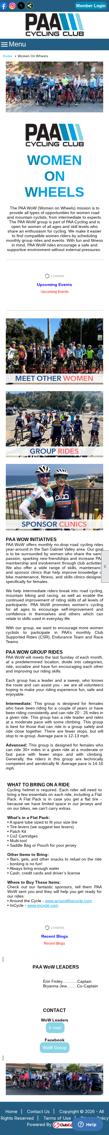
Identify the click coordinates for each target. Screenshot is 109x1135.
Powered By (40, 1124)
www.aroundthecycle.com (68, 900)
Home (7, 56)
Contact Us (38, 1111)
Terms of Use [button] (57, 1118)
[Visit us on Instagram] (12, 6)
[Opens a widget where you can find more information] (87, 1125)
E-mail (55, 1027)
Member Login (91, 5)
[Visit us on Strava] (21, 6)
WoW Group (55, 1047)
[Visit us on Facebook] (3, 6)
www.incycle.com (42, 905)
